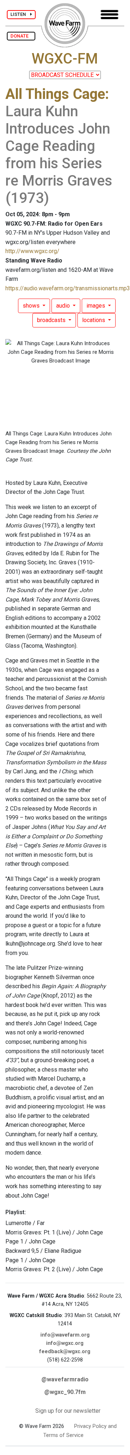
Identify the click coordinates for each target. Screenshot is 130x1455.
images (96, 305)
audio (63, 305)
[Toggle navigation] (109, 14)
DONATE (21, 36)
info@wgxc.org (65, 1343)
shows (32, 305)
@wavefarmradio (65, 1379)
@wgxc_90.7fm (65, 1392)
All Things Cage (55, 94)
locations (94, 320)
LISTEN (20, 14)
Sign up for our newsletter (67, 1410)
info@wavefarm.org (65, 1335)
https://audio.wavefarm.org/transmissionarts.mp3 (67, 288)
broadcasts (52, 320)
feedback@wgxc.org (64, 1351)
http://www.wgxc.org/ (32, 251)
